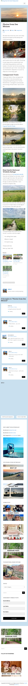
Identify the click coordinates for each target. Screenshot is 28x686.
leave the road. (13, 430)
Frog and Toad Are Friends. (9, 126)
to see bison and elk (18, 174)
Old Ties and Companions (5, 272)
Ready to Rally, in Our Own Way (17, 260)
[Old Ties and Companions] (7, 268)
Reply (24, 313)
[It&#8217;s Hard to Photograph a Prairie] (7, 256)
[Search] (23, 593)
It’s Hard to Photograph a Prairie (7, 260)
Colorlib (25, 683)
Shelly (12, 30)
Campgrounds (19, 30)
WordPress (16, 684)
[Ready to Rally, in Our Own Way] (17, 256)
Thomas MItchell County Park (8, 282)
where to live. (13, 432)
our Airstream (15, 435)
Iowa (4, 32)
